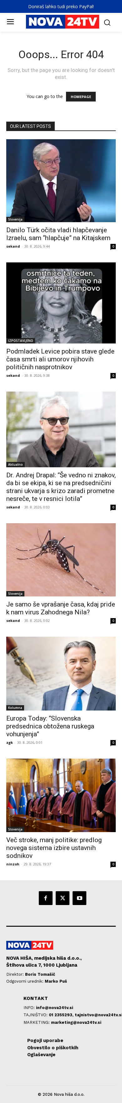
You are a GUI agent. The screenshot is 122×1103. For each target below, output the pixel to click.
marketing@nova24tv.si (76, 1022)
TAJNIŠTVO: (36, 1014)
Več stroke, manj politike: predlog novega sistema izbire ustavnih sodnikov (54, 847)
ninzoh (12, 864)
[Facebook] (46, 898)
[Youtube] (79, 898)
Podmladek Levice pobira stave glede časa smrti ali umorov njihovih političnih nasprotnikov (60, 359)
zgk (9, 742)
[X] (62, 898)
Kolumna (15, 707)
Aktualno (15, 464)
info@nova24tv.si (54, 1007)
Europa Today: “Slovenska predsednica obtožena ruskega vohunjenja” (50, 726)
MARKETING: (37, 1022)
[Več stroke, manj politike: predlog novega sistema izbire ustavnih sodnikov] (61, 795)
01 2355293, (62, 1014)
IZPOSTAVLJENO (20, 340)
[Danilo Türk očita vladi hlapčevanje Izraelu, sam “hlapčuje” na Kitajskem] (61, 180)
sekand (13, 246)
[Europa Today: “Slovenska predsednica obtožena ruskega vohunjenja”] (61, 674)
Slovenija (15, 219)
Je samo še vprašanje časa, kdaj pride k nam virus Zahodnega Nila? (60, 608)
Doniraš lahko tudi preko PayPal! (61, 6)
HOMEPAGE (81, 96)
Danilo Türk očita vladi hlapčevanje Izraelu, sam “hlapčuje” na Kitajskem (58, 234)
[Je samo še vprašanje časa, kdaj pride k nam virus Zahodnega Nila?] (61, 559)
